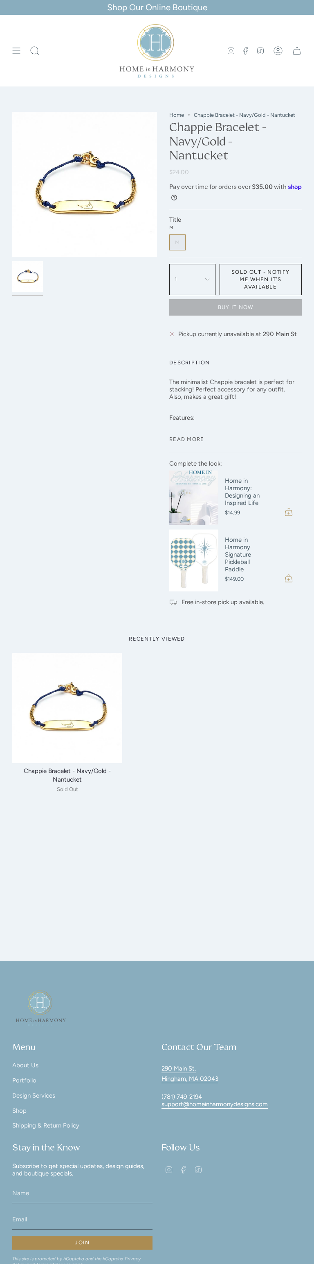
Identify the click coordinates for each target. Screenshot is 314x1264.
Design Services (33, 1095)
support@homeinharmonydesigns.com (214, 1104)
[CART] (296, 51)
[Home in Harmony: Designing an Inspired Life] (193, 498)
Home (176, 115)
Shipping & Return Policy (45, 1125)
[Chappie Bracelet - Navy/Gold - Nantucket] (67, 708)
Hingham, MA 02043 (189, 1078)
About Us (25, 1065)
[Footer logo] (41, 1008)
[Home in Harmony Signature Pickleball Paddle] (193, 560)
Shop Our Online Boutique (157, 7)
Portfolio (24, 1080)
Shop (19, 1110)
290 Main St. (178, 1068)
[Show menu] (16, 51)
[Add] (288, 511)
